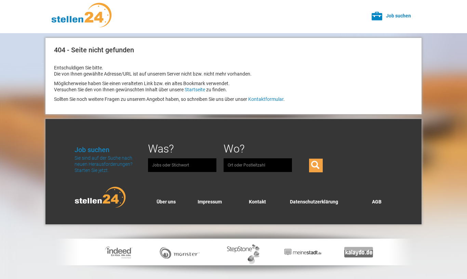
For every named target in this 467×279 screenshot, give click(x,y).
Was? (161, 148)
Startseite (195, 89)
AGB (377, 201)
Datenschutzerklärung (314, 201)
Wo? (234, 148)
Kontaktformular (265, 99)
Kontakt (257, 201)
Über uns (166, 201)
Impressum (210, 201)
